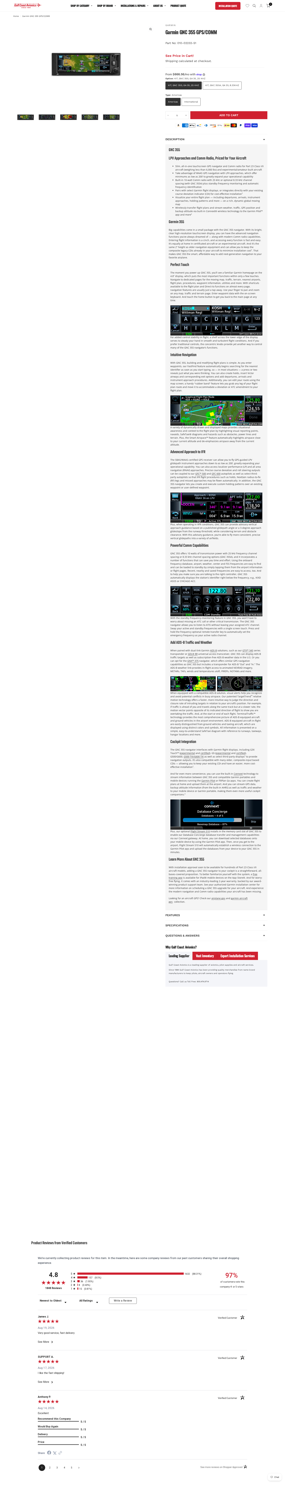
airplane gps (218, 898)
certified (205, 753)
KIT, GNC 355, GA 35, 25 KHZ (183, 85)
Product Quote (178, 5)
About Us (158, 5)
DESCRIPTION (175, 139)
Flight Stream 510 (200, 831)
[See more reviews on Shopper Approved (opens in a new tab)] (60, 1453)
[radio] (142, 1274)
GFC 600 (216, 473)
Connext (238, 773)
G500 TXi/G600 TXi (194, 756)
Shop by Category (80, 5)
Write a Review (123, 1300)
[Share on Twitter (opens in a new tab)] (55, 1453)
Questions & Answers (182, 935)
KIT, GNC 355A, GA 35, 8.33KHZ (222, 85)
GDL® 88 (193, 653)
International (191, 102)
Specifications (177, 925)
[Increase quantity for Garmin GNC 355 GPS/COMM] (186, 115)
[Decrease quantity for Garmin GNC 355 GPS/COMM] (168, 115)
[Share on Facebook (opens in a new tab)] (49, 1453)
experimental (187, 753)
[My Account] (261, 6)
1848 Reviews (57, 1288)
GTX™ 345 (247, 650)
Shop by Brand (105, 5)
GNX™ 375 (193, 660)
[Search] (254, 6)
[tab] (179, 956)
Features (172, 915)
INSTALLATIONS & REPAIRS (133, 5)
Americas (173, 102)
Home (16, 16)
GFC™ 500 (200, 473)
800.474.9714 (203, 981)
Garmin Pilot (208, 780)
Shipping (171, 61)
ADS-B (213, 650)
